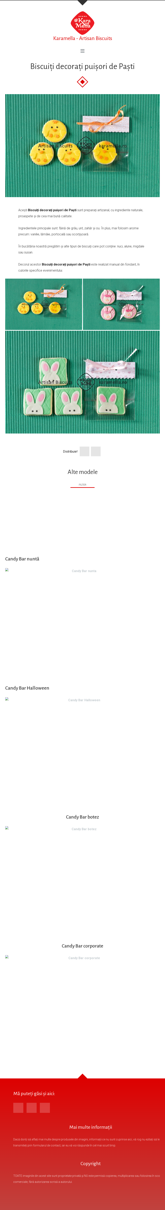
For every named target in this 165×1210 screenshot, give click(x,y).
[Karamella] (82, 23)
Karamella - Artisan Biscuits (82, 38)
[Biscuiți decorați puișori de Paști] (82, 145)
